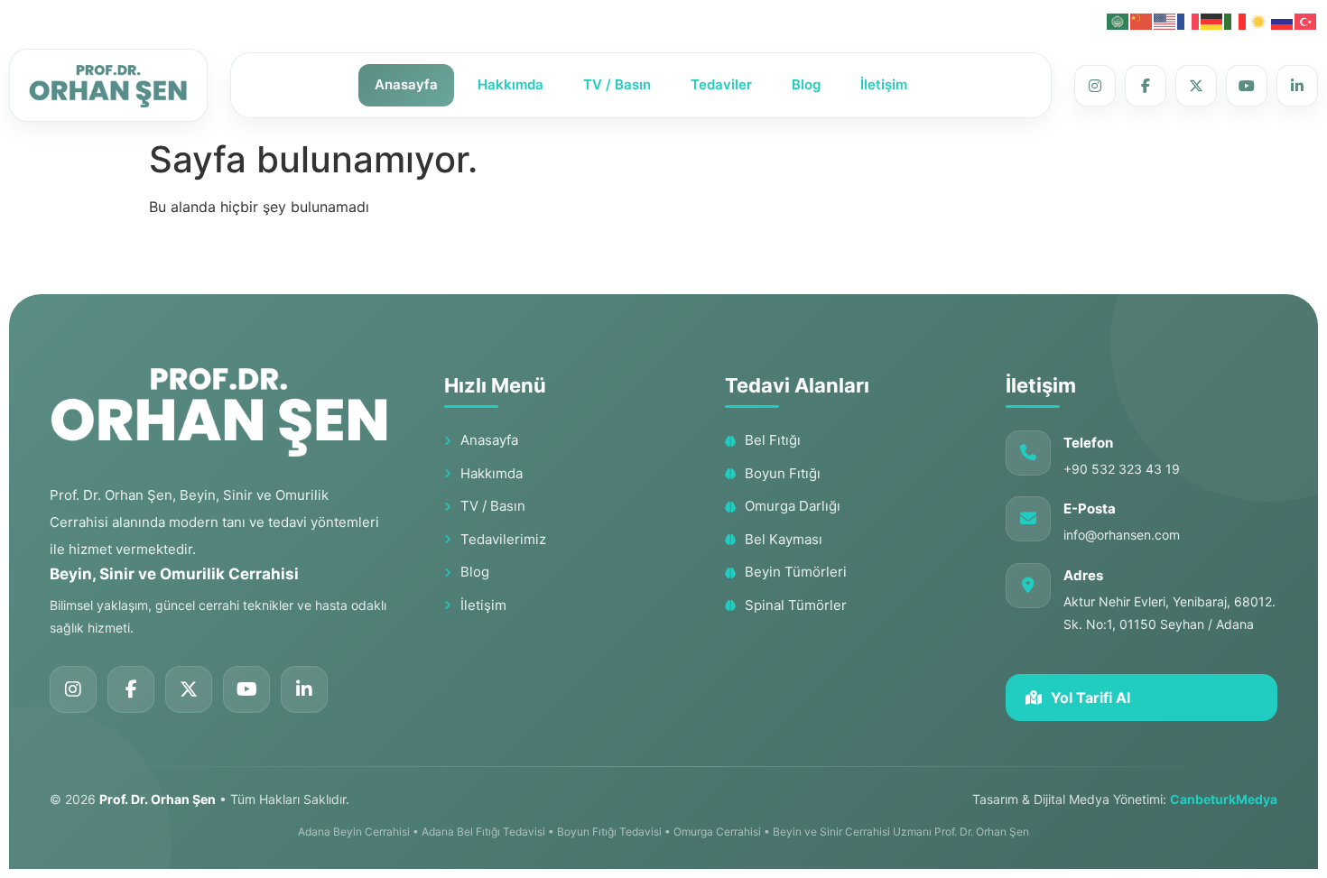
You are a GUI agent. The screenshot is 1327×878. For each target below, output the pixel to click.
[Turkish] (1306, 20)
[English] (1165, 20)
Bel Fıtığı (773, 439)
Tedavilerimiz (503, 539)
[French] (1189, 20)
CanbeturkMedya (1223, 799)
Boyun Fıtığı (783, 473)
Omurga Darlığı (792, 505)
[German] (1212, 20)
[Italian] (1236, 20)
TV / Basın (617, 84)
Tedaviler (721, 84)
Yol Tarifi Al (1090, 698)
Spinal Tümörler (796, 605)
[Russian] (1283, 20)
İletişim (883, 84)
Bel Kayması (783, 539)
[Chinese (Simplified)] (1142, 20)
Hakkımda (510, 84)
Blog (806, 84)
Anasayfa (406, 84)
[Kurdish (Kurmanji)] (1259, 20)
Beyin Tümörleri (796, 571)
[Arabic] (1118, 20)
